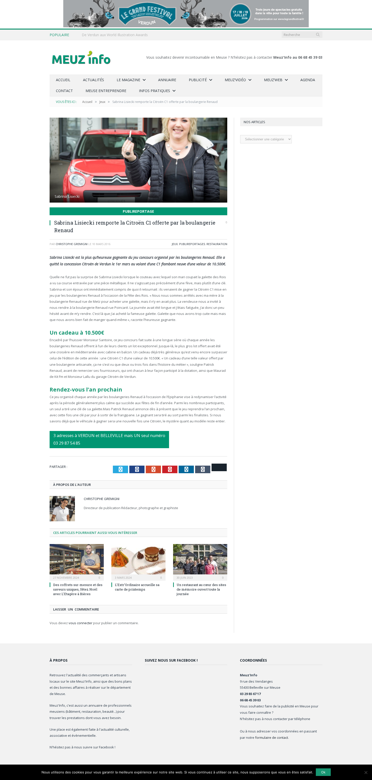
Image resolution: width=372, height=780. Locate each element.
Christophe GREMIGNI (72, 244)
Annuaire (167, 79)
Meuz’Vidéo (235, 79)
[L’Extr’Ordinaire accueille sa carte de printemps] (138, 561)
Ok (323, 772)
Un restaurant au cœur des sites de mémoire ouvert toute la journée (201, 589)
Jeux (175, 244)
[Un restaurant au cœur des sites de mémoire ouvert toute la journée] (200, 561)
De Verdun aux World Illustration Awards (115, 35)
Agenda (307, 79)
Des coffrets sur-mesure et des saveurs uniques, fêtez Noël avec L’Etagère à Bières (77, 589)
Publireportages (192, 244)
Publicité (198, 79)
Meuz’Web (273, 79)
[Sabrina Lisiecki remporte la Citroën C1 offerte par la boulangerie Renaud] (138, 161)
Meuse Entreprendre (106, 90)
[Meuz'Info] (81, 57)
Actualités (93, 79)
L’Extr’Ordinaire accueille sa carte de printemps (137, 587)
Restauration (216, 244)
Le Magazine (128, 79)
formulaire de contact (271, 737)
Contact (64, 90)
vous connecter (80, 623)
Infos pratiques (154, 90)
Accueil (63, 79)
